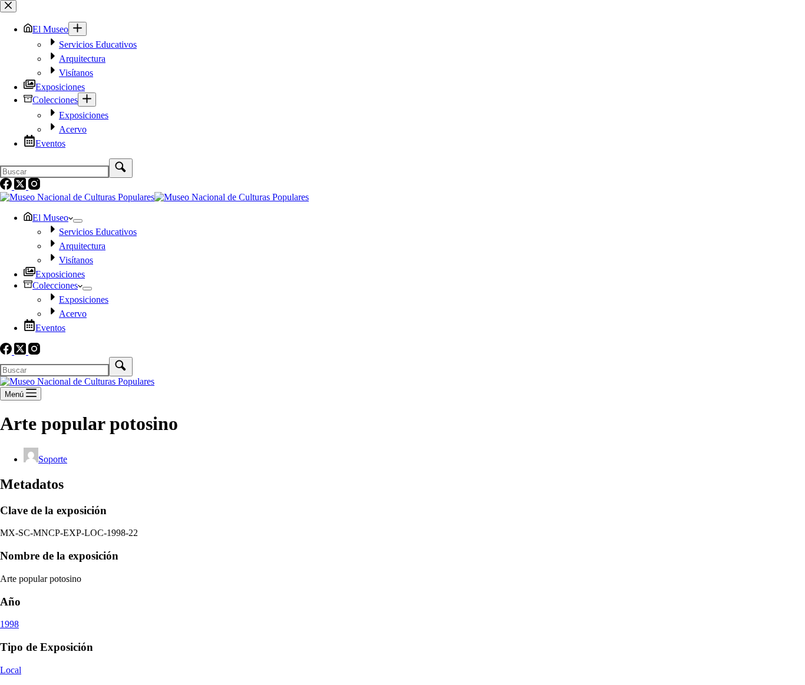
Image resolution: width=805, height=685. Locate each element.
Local (10, 670)
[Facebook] (7, 351)
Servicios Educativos (98, 232)
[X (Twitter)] (21, 351)
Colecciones (55, 285)
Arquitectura (82, 246)
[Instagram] (34, 351)
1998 (9, 624)
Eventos (50, 328)
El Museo (50, 218)
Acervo (73, 314)
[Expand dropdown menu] (78, 221)
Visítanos (76, 260)
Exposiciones (60, 274)
